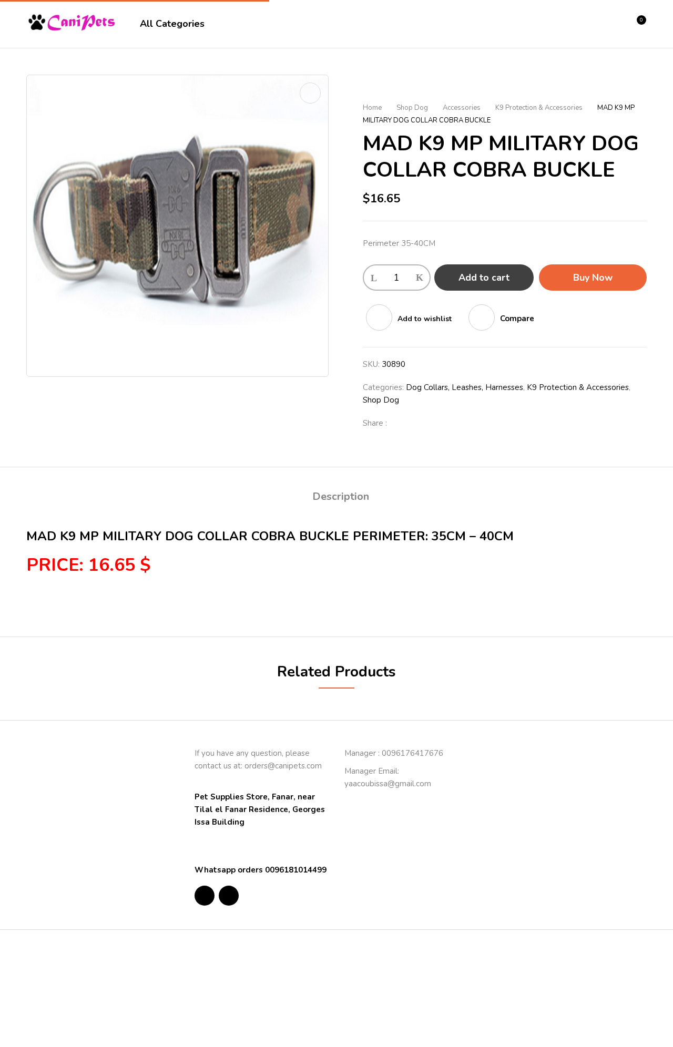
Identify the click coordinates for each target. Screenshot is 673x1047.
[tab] (340, 498)
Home (372, 107)
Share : (375, 423)
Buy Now (593, 277)
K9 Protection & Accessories (539, 107)
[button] (638, 24)
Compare (517, 318)
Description (340, 496)
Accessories (462, 107)
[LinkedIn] (434, 423)
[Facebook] (400, 423)
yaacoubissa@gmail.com (387, 783)
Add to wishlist (424, 319)
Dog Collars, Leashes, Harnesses (464, 387)
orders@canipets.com (283, 766)
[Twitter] (417, 423)
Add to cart (483, 277)
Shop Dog (412, 107)
